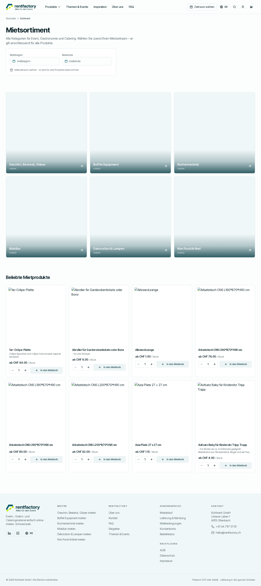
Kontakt (113, 518)
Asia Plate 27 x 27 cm (148, 444)
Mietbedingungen (171, 523)
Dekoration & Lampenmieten (74, 534)
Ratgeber (114, 528)
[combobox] (35, 61)
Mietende (67, 55)
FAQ (131, 6)
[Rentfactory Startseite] (21, 7)
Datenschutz (167, 555)
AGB (162, 550)
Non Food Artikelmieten (71, 539)
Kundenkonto (168, 528)
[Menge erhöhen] (25, 370)
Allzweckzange (144, 349)
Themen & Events (77, 6)
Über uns (117, 6)
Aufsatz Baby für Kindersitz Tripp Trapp (222, 444)
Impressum (166, 560)
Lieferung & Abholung (173, 518)
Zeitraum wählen (204, 6)
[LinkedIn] (9, 533)
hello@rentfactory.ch (228, 532)
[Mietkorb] (251, 7)
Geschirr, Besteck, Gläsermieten (76, 512)
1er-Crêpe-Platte (20, 349)
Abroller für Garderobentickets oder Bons (98, 349)
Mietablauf (166, 512)
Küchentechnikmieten (70, 523)
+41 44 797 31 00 (226, 526)
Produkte (51, 6)
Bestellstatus (167, 534)
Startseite (11, 18)
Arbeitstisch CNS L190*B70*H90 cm (31, 444)
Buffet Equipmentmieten (71, 518)
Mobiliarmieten (66, 528)
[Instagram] (17, 533)
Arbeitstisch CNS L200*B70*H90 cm (94, 444)
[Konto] (243, 7)
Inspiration (100, 6)
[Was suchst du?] (234, 7)
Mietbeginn (16, 55)
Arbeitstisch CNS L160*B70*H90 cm (220, 349)
